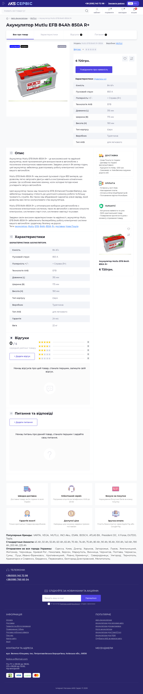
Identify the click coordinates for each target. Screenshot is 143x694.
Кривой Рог (40, 552)
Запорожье (101, 548)
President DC (109, 535)
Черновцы (25, 552)
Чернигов (105, 552)
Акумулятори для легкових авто (110, 623)
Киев (69, 548)
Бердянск (41, 558)
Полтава (118, 552)
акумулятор (21, 226)
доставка (60, 226)
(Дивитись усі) (100, 79)
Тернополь (129, 555)
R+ (53, 226)
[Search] (86, 10)
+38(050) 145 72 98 (17, 575)
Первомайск (55, 558)
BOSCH (83, 535)
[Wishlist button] (125, 58)
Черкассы (130, 552)
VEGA (45, 535)
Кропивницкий (55, 555)
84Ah (42, 226)
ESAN (75, 535)
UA (130, 3)
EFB (37, 226)
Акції (8, 641)
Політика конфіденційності (70, 604)
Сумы (9, 555)
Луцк (18, 555)
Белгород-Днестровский (79, 558)
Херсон (66, 552)
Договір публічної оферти (17, 632)
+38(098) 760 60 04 (17, 579)
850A (48, 226)
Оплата (110, 183)
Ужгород (116, 555)
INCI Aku (65, 535)
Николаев (54, 552)
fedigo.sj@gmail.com (17, 659)
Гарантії (110, 206)
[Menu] (3, 3)
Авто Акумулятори (19, 18)
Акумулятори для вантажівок (108, 626)
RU (135, 3)
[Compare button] (131, 58)
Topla (9, 538)
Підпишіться (90, 598)
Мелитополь (102, 558)
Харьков (88, 548)
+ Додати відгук (22, 356)
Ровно (70, 555)
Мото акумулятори (104, 629)
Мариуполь (78, 552)
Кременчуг (81, 555)
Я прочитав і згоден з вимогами (73, 604)
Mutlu (31, 226)
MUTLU (33, 18)
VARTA (37, 535)
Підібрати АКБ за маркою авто (109, 638)
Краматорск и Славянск (20, 558)
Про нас (9, 635)
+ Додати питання (23, 422)
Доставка (111, 155)
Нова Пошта (72, 226)
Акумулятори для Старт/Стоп (108, 632)
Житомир (11, 552)
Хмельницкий (128, 548)
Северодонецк (99, 555)
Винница (92, 552)
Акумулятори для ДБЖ (106, 635)
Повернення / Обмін (15, 629)
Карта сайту (11, 638)
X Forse (122, 535)
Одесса (59, 548)
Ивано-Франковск (33, 555)
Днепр (78, 548)
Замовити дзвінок (116, 3)
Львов (114, 548)
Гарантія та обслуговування (18, 626)
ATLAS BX (94, 535)
